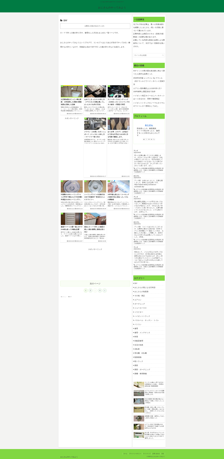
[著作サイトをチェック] (144, 139)
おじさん (149, 125)
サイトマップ (146, 453)
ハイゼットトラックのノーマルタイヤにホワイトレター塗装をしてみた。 (149, 104)
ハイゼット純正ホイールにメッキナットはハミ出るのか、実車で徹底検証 (149, 97)
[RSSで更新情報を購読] (154, 139)
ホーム (125, 453)
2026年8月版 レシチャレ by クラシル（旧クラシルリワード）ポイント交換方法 (149, 81)
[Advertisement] (95, 66)
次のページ (95, 283)
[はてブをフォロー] (149, 139)
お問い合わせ (156, 453)
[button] (162, 55)
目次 (163, 453)
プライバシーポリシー (135, 453)
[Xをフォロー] (146, 139)
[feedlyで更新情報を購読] (151, 139)
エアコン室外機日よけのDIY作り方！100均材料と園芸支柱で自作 (147, 89)
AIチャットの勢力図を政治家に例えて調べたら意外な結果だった (149, 72)
